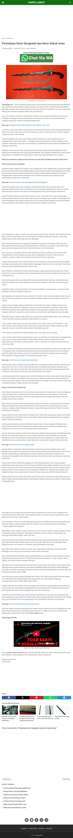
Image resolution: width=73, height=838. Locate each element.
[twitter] (23, 697)
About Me (49, 828)
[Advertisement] (36, 21)
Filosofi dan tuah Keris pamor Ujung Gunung (24, 604)
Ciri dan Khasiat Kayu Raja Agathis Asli (17, 788)
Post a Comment (31, 48)
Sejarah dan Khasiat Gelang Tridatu (16, 795)
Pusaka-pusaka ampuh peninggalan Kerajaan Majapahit (28, 182)
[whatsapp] (50, 697)
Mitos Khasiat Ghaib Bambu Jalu (15, 804)
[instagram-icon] (46, 820)
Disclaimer (24, 828)
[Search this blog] (70, 2)
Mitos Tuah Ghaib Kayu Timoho (14, 798)
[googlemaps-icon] (36, 820)
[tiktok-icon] (41, 820)
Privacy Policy (33, 828)
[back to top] (69, 834)
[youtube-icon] (31, 820)
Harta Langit (36, 2)
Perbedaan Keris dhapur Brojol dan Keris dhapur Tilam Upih (29, 125)
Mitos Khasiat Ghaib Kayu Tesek (15, 807)
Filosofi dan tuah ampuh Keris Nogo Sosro (24, 360)
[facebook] (9, 697)
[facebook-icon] (27, 820)
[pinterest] (36, 697)
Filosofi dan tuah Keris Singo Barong (22, 445)
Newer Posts (7, 779)
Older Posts (66, 779)
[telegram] (64, 697)
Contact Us (41, 828)
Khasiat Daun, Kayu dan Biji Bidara (15, 791)
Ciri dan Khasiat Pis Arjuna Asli (14, 801)
